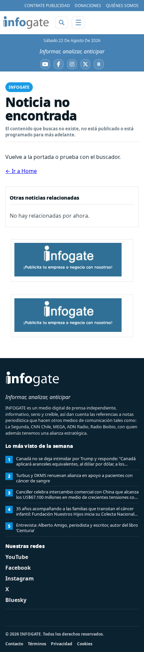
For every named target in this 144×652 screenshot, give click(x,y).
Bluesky (15, 600)
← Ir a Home (21, 171)
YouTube (16, 557)
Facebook (18, 567)
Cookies (84, 644)
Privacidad (61, 644)
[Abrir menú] (78, 22)
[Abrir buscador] (61, 22)
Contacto (14, 644)
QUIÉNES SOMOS (122, 5)
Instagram (19, 578)
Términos (37, 644)
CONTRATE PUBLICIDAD (47, 5)
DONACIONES (88, 5)
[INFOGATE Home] (26, 22)
